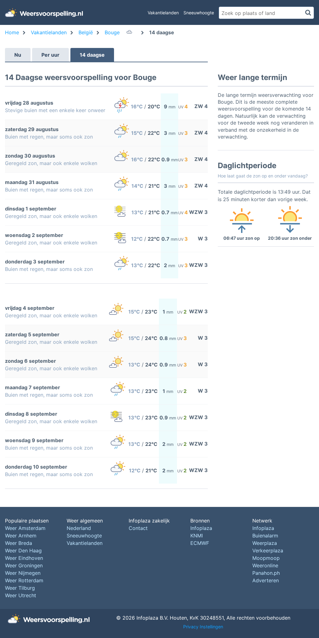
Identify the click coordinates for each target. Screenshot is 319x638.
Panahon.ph (266, 573)
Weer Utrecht (20, 595)
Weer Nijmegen (22, 573)
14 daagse (92, 55)
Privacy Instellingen (203, 626)
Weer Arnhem (20, 535)
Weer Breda (18, 543)
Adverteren (265, 580)
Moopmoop (266, 558)
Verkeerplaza (267, 550)
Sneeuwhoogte (198, 12)
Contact (138, 528)
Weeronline (265, 565)
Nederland (79, 528)
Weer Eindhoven (24, 558)
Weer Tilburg (20, 588)
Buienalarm (265, 535)
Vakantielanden (163, 12)
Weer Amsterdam (25, 528)
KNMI (196, 535)
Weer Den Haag (23, 550)
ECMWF (199, 543)
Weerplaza (264, 543)
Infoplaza (201, 528)
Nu (17, 55)
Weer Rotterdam (24, 580)
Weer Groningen (24, 565)
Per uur (50, 55)
